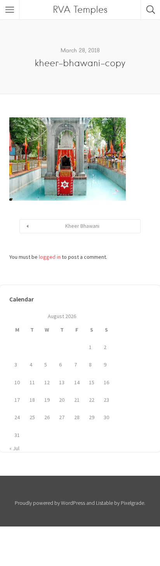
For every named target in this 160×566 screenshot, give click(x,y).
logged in (50, 256)
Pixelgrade (132, 502)
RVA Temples (80, 9)
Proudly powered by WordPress (50, 502)
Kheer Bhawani (82, 225)
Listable (104, 502)
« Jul (14, 448)
